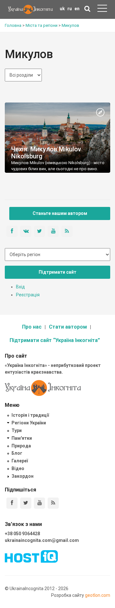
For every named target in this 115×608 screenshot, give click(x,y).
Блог (17, 453)
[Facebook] (12, 503)
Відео (18, 468)
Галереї (20, 460)
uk (62, 8)
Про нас (32, 327)
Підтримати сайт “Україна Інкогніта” (55, 340)
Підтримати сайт (57, 272)
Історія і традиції (30, 415)
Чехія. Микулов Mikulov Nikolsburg (46, 152)
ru (69, 8)
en (77, 8)
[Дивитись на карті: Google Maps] (100, 112)
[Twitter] (25, 503)
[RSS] (53, 503)
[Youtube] (39, 503)
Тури (17, 430)
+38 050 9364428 (22, 533)
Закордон (23, 476)
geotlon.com (97, 595)
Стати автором (68, 327)
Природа (21, 445)
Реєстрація (28, 294)
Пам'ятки (22, 438)
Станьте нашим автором (60, 213)
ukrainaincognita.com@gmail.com (42, 540)
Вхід (20, 286)
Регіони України (29, 422)
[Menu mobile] (102, 9)
